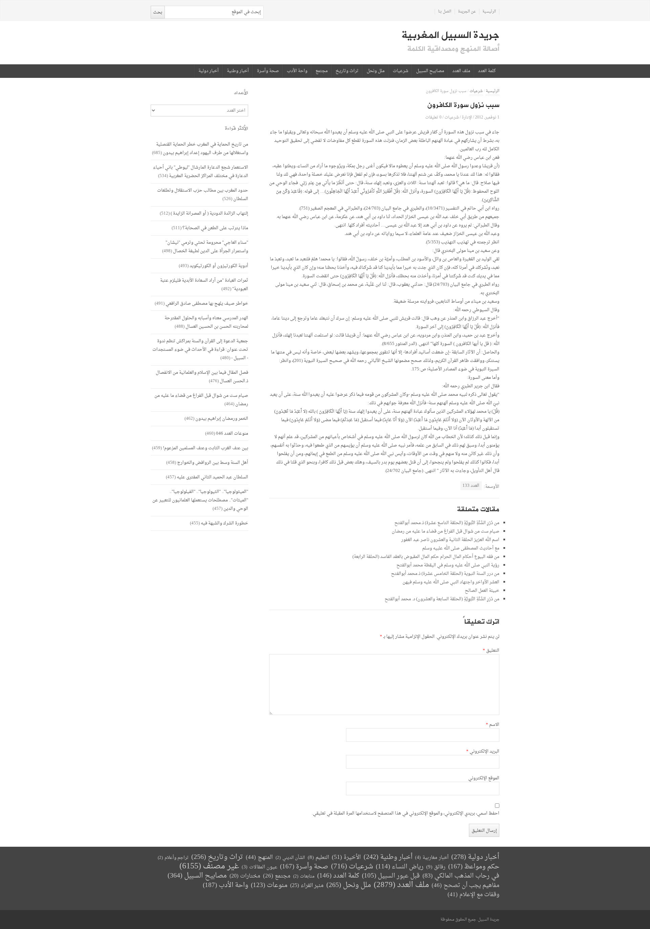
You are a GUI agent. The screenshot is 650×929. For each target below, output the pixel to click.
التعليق (491, 650)
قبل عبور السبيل (391, 876)
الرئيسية (489, 12)
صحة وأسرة (268, 71)
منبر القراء (307, 885)
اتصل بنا (444, 12)
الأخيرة (346, 857)
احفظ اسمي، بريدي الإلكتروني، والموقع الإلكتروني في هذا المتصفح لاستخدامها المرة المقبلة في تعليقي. (405, 813)
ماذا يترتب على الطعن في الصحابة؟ (215, 228)
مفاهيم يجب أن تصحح (465, 885)
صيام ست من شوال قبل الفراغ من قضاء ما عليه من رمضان (445, 531)
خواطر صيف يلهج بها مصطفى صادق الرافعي (207, 303)
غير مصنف (209, 866)
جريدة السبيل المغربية (450, 35)
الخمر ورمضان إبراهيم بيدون (221, 418)
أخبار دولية (208, 71)
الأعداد (241, 93)
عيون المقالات (259, 867)
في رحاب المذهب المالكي (460, 876)
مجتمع (322, 71)
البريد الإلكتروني (482, 751)
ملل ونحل (376, 71)
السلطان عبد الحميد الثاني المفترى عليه (212, 477)
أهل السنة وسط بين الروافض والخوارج (212, 462)
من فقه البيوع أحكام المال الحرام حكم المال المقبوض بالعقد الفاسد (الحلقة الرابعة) (425, 557)
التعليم (318, 858)
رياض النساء (400, 867)
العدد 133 (470, 485)
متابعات (304, 876)
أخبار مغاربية (432, 858)
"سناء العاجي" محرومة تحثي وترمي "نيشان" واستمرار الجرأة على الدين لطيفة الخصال (207, 246)
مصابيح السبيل (430, 71)
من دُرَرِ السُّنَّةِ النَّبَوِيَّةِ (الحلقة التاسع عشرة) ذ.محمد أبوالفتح (446, 523)
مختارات (245, 876)
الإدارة (467, 117)
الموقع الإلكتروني (483, 778)
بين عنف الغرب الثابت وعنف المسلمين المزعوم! (205, 448)
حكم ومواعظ (473, 867)
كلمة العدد (487, 71)
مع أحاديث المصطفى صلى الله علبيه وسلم (460, 548)
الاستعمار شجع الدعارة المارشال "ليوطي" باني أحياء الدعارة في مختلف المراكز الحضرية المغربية (200, 171)
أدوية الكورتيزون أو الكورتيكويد (219, 266)
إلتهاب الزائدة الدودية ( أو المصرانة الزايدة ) (209, 213)
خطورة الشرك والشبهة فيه (224, 523)
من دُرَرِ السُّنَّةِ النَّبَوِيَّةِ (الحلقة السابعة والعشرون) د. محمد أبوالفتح (442, 599)
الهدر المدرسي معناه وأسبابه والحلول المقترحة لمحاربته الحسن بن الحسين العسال (206, 322)
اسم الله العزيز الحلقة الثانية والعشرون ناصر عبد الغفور (450, 540)
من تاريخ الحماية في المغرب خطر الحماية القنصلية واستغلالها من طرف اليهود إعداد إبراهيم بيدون (202, 148)
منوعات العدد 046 (232, 433)
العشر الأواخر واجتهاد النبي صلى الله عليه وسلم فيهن (451, 582)
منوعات (269, 885)
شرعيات (400, 71)
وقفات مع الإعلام (473, 894)
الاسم (492, 724)
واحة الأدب (297, 71)
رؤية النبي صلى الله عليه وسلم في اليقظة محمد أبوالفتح (447, 565)
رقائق (436, 867)
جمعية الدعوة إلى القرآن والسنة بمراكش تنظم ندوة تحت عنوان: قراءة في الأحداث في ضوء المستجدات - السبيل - (200, 349)
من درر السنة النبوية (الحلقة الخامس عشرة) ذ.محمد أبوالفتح (445, 573)
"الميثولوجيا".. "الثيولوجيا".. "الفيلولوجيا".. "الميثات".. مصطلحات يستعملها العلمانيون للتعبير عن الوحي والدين (200, 500)
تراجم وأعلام (173, 858)
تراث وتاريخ (347, 71)
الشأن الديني (290, 858)
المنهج (259, 857)
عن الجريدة (467, 12)
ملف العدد (461, 71)
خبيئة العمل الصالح (482, 590)
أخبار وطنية (238, 71)
